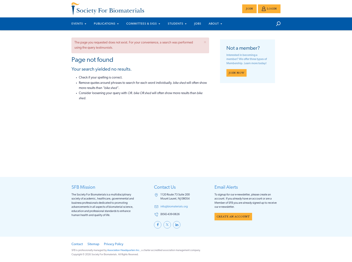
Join (249, 8)
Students (176, 23)
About (214, 23)
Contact (77, 244)
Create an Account (233, 216)
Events (78, 23)
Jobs (197, 23)
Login (272, 8)
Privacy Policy (113, 244)
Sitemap (93, 244)
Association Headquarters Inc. (123, 250)
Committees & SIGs (142, 23)
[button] (205, 42)
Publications (105, 23)
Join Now (236, 72)
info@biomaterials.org (174, 206)
